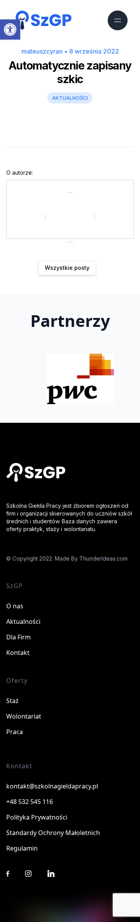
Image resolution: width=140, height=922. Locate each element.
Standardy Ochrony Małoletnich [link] (53, 832)
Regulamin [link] (22, 848)
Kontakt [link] (18, 652)
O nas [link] (14, 606)
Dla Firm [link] (18, 637)
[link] (10, 29)
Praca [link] (14, 732)
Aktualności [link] (23, 621)
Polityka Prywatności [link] (36, 817)
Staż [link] (12, 700)
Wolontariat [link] (23, 716)
